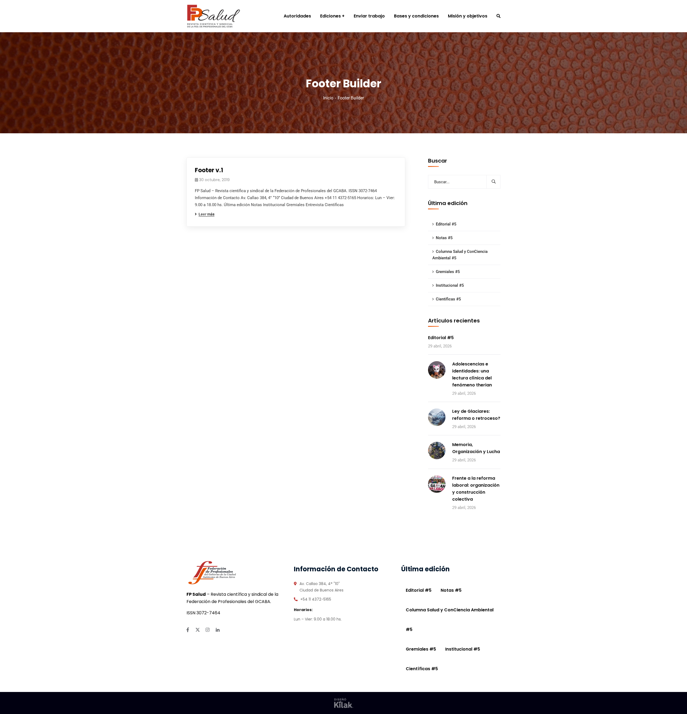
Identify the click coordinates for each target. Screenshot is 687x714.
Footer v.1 (209, 170)
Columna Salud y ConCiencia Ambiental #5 (460, 254)
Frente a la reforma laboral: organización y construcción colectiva (475, 488)
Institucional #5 (450, 285)
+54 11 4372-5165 (315, 599)
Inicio (328, 98)
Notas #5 (444, 237)
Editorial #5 (446, 224)
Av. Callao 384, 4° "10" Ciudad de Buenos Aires (321, 587)
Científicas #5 (448, 299)
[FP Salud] (214, 16)
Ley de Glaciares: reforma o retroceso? (476, 414)
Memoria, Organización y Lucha (476, 448)
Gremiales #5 (448, 271)
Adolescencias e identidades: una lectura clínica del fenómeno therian (472, 374)
